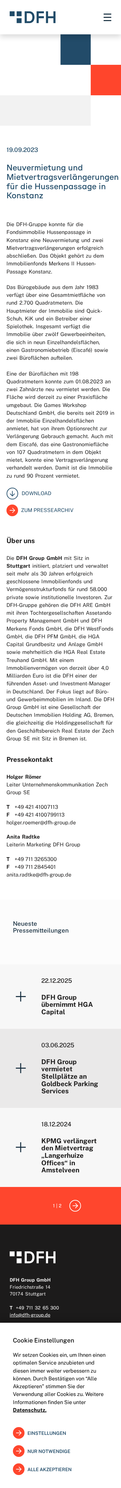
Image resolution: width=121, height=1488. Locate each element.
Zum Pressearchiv (47, 510)
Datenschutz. (29, 1410)
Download (36, 493)
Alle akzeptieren (49, 1469)
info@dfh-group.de (30, 1315)
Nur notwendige (48, 1451)
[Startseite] (32, 17)
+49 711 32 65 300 (37, 1307)
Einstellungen (46, 1433)
